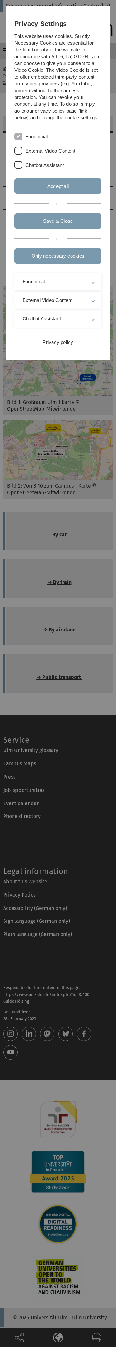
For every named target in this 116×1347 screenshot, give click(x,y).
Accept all (58, 186)
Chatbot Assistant (44, 165)
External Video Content (50, 151)
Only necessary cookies (58, 256)
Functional (36, 136)
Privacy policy (58, 342)
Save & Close (58, 221)
